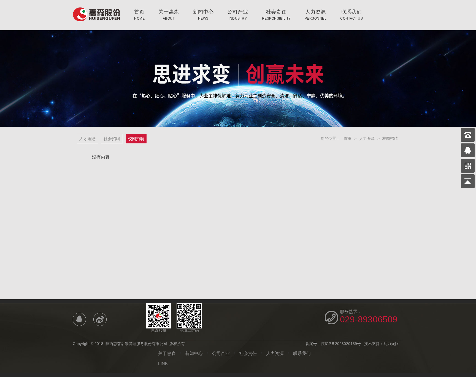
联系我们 (351, 14)
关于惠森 (168, 14)
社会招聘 (112, 138)
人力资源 (316, 14)
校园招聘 (136, 138)
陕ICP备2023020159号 (341, 343)
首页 (139, 14)
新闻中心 (203, 14)
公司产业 (237, 14)
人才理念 (87, 138)
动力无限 (391, 343)
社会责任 (276, 14)
